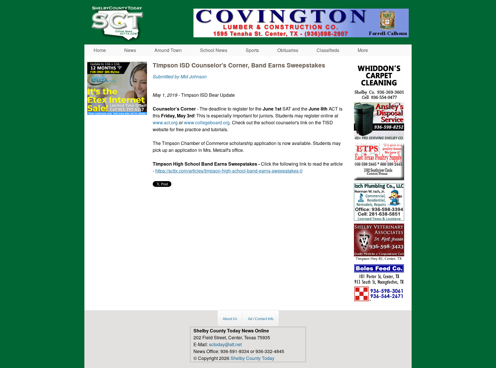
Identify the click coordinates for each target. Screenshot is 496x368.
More (363, 50)
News (130, 50)
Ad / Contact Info (261, 319)
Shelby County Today (252, 358)
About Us (230, 319)
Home (100, 50)
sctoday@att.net (225, 344)
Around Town (168, 50)
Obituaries (287, 50)
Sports (252, 50)
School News (213, 50)
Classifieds (328, 50)
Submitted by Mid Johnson (180, 76)
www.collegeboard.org (207, 122)
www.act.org (165, 122)
